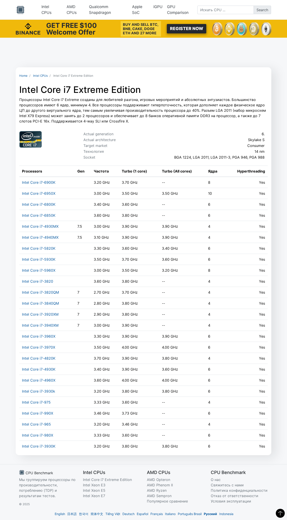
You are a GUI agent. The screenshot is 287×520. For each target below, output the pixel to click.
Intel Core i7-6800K (38, 204)
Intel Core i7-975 (36, 402)
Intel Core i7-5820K (38, 248)
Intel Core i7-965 (36, 424)
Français (156, 514)
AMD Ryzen (157, 490)
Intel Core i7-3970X (38, 347)
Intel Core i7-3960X (38, 336)
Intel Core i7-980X (37, 435)
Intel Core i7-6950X (38, 193)
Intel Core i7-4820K (38, 358)
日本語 (72, 514)
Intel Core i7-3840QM (40, 303)
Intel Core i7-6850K (38, 215)
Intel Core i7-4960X (38, 380)
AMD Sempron (159, 496)
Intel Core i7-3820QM (40, 292)
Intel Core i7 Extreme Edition (107, 479)
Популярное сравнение (167, 501)
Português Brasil (190, 514)
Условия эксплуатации (231, 501)
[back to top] (280, 513)
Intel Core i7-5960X (38, 270)
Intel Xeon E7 (94, 496)
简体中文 (97, 514)
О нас (216, 479)
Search (262, 10)
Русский (210, 514)
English (60, 514)
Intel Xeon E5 (94, 490)
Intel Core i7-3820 (37, 281)
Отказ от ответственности (234, 496)
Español (142, 514)
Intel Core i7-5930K (38, 259)
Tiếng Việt (112, 514)
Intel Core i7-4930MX (40, 226)
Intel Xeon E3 (94, 485)
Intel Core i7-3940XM (40, 325)
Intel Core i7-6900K (38, 182)
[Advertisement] (143, 52)
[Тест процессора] (20, 9)
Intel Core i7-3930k (38, 391)
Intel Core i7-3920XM (40, 314)
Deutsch (128, 514)
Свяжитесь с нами (227, 485)
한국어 (83, 514)
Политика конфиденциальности (239, 490)
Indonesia (226, 514)
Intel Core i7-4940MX (40, 237)
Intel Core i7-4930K (38, 369)
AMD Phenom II (160, 485)
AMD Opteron (158, 479)
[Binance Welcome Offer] (28, 28)
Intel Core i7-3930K (38, 446)
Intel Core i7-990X (37, 413)
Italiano (170, 514)
